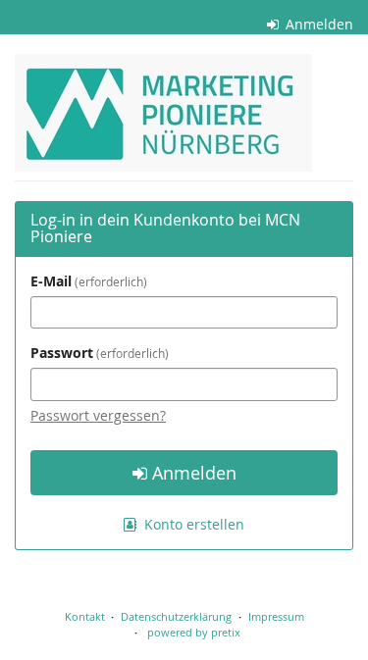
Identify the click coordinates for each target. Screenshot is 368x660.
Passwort (97, 352)
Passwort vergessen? (98, 415)
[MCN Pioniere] (163, 113)
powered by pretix (193, 632)
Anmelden (317, 24)
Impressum (276, 616)
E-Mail (86, 281)
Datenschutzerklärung (176, 616)
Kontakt (85, 616)
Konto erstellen (192, 524)
